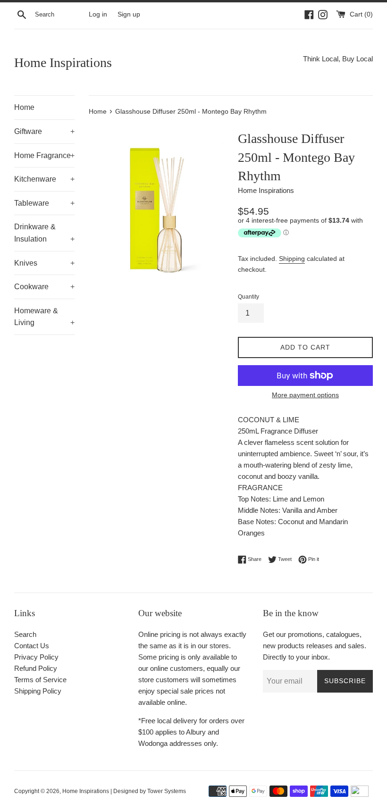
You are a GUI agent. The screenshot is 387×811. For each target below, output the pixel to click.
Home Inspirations (63, 62)
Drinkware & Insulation (44, 233)
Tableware (44, 203)
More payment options (305, 395)
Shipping (292, 258)
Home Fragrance (44, 155)
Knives (44, 263)
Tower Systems (166, 791)
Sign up (129, 14)
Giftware (44, 131)
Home (24, 107)
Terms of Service (40, 680)
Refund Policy (35, 668)
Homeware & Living (44, 317)
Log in (98, 14)
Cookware (44, 287)
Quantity (248, 296)
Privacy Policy (36, 657)
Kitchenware (44, 179)
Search (25, 634)
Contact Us (31, 646)
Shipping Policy (37, 691)
